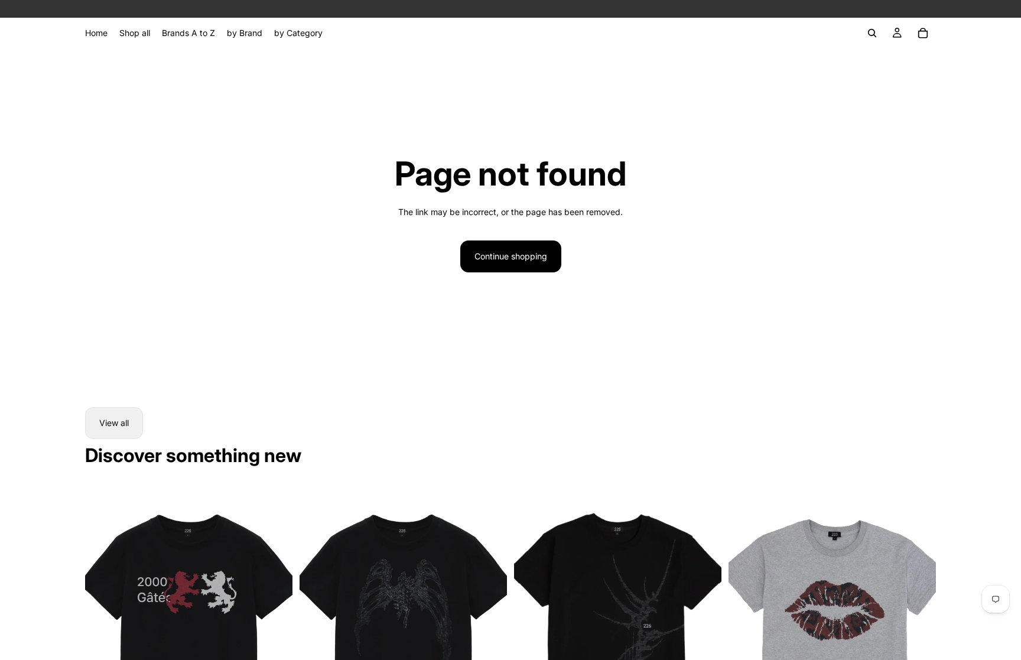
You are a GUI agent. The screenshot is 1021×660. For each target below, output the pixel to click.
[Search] (872, 33)
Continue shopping (510, 256)
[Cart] (923, 33)
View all (114, 423)
